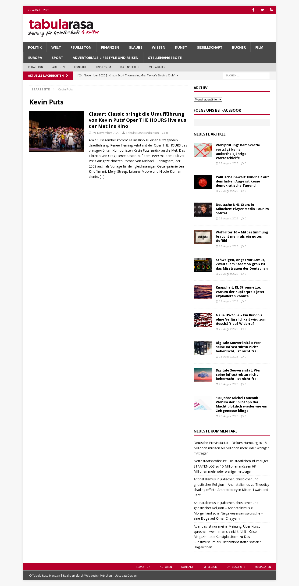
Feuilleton (81, 47)
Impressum (103, 67)
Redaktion (35, 67)
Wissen (158, 47)
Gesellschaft (209, 47)
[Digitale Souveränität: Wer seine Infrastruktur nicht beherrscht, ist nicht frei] (203, 348)
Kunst (181, 47)
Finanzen (110, 47)
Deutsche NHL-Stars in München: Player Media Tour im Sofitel (242, 208)
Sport (57, 57)
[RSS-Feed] (271, 10)
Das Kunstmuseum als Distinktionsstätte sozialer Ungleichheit (227, 541)
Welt (56, 47)
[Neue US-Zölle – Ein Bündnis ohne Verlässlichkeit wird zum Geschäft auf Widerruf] (203, 320)
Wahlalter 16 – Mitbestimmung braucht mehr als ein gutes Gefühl (242, 236)
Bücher (239, 47)
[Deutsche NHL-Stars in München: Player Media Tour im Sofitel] (203, 210)
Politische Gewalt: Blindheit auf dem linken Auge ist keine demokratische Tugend (242, 181)
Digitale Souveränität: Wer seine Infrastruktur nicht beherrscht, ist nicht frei (238, 346)
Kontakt (80, 67)
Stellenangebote (165, 57)
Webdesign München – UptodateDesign (110, 576)
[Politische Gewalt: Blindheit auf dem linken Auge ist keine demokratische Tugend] (203, 182)
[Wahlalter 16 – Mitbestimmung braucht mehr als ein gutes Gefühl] (203, 237)
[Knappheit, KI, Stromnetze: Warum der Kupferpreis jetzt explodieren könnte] (203, 292)
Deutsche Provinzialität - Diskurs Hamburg (226, 442)
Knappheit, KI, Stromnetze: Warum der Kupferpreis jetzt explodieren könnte (240, 291)
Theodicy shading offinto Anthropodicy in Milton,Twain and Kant (231, 489)
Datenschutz (129, 67)
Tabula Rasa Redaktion (142, 133)
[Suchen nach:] (246, 75)
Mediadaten (157, 67)
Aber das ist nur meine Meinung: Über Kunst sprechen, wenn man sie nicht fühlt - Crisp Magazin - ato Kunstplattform (227, 531)
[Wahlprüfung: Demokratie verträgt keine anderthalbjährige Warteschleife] (203, 150)
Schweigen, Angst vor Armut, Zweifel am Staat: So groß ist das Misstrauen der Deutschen (242, 263)
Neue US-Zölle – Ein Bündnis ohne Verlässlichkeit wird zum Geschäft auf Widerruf (241, 319)
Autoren (58, 67)
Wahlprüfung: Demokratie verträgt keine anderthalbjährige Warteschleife (238, 151)
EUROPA (35, 57)
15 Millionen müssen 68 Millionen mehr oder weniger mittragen (231, 447)
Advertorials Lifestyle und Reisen (106, 57)
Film (259, 47)
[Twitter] (262, 10)
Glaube (135, 47)
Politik (35, 47)
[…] (102, 176)
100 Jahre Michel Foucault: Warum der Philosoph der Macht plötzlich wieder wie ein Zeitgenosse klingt (241, 404)
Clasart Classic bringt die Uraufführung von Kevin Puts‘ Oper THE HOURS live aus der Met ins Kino (137, 120)
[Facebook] (253, 10)
